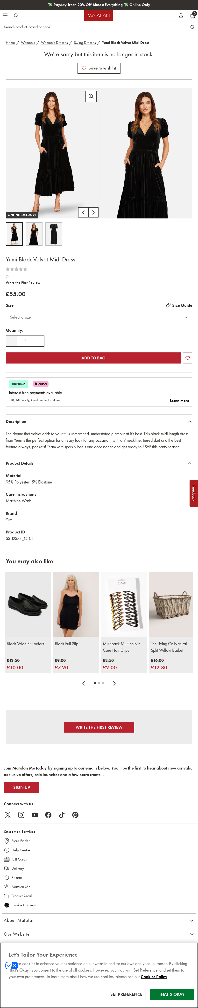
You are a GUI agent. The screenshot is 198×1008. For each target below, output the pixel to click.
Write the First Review (23, 282)
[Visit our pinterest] (75, 815)
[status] (25, 341)
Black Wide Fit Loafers (25, 643)
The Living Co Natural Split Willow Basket (169, 647)
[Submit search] (16, 15)
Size (10, 305)
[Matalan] (98, 15)
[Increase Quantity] (39, 341)
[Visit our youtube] (35, 815)
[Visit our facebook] (48, 815)
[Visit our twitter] (8, 815)
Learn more (179, 400)
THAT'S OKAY (172, 994)
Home (10, 42)
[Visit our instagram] (21, 815)
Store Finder (21, 841)
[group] (15, 664)
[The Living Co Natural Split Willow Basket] (172, 604)
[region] (99, 975)
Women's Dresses (54, 42)
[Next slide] (114, 683)
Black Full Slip (66, 643)
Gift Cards (19, 859)
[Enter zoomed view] (91, 96)
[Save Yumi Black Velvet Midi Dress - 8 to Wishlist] (84, 68)
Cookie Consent (23, 905)
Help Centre (21, 850)
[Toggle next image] (93, 212)
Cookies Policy (154, 976)
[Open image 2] (34, 234)
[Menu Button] (5, 15)
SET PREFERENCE (126, 994)
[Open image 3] (53, 234)
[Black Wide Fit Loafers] (28, 604)
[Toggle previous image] (83, 212)
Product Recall (22, 896)
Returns (17, 877)
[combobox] (99, 317)
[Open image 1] (14, 234)
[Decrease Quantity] (11, 341)
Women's (28, 42)
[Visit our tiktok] (62, 815)
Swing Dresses (85, 42)
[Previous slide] (83, 683)
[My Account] (181, 15)
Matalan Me (21, 886)
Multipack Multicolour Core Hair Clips (121, 647)
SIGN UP (21, 787)
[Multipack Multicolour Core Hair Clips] (124, 604)
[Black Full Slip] (76, 604)
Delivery (18, 868)
